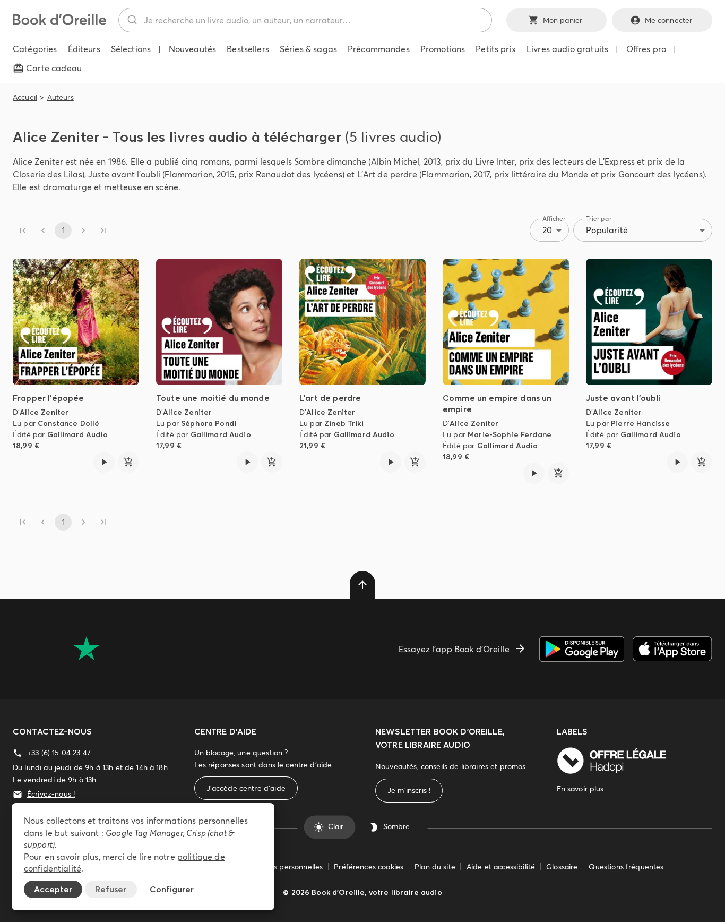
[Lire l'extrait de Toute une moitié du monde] (247, 462)
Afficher (554, 219)
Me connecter (669, 20)
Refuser (110, 889)
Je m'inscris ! (408, 790)
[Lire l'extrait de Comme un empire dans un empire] (534, 473)
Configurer (172, 889)
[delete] (362, 585)
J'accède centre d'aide (246, 788)
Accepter (53, 889)
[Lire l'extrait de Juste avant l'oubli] (677, 462)
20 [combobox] (547, 230)
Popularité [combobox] (607, 230)
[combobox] (305, 20)
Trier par (598, 219)
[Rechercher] (131, 20)
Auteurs (60, 97)
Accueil (25, 97)
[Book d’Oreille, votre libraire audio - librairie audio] (59, 22)
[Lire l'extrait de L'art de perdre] (390, 462)
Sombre (396, 827)
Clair (335, 827)
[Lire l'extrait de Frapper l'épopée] (104, 462)
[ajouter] (128, 462)
